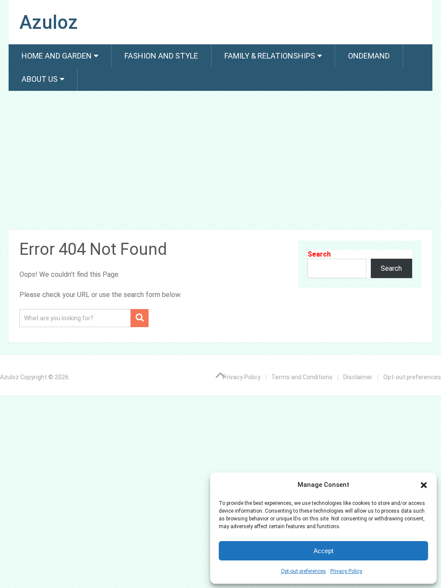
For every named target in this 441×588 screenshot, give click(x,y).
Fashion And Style (161, 55)
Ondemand (369, 55)
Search (319, 254)
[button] (423, 485)
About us (40, 79)
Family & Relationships (269, 55)
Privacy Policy (346, 571)
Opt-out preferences (303, 571)
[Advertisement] (220, 162)
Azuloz (48, 22)
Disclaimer (358, 377)
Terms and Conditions (301, 377)
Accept (323, 550)
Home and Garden (57, 55)
